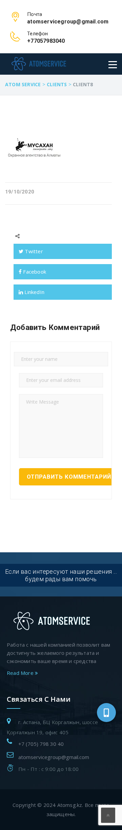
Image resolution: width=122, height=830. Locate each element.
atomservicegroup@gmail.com (53, 757)
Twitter (33, 251)
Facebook (34, 271)
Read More (21, 672)
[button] (106, 712)
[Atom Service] (39, 63)
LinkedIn (33, 292)
